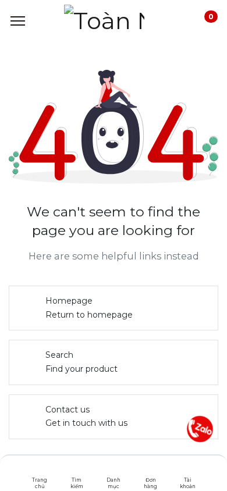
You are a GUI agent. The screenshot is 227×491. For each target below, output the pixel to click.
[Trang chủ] (40, 470)
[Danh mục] (113, 470)
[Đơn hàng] (150, 470)
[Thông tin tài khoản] (187, 470)
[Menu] (17, 21)
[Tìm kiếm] (76, 470)
